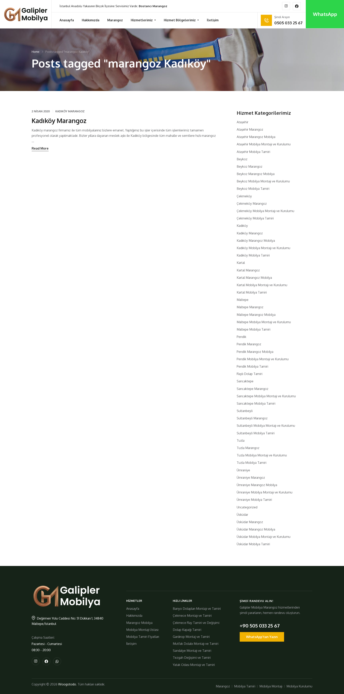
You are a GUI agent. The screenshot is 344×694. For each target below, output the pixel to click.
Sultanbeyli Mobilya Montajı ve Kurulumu (266, 426)
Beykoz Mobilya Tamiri (253, 189)
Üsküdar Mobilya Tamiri (253, 544)
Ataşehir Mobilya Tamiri (253, 152)
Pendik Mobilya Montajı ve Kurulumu (263, 359)
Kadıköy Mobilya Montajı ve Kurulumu (263, 248)
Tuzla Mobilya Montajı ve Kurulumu (262, 455)
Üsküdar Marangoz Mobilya (256, 529)
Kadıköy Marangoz (70, 111)
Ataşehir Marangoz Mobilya (256, 137)
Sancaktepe (245, 381)
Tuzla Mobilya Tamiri (251, 463)
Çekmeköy (244, 196)
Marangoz (115, 20)
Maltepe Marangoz (250, 307)
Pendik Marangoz (249, 344)
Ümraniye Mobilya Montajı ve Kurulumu (264, 492)
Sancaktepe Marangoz (252, 389)
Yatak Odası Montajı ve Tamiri (194, 665)
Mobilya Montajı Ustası (142, 630)
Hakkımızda (90, 20)
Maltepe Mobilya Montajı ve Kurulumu (264, 322)
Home (35, 51)
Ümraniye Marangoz (251, 478)
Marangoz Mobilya (139, 623)
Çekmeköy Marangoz (252, 204)
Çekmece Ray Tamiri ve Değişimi (196, 623)
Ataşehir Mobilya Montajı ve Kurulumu (264, 144)
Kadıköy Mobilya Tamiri (253, 255)
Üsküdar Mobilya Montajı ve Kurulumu (263, 537)
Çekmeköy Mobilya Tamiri (255, 218)
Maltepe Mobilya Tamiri (253, 329)
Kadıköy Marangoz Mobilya (256, 241)
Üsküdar (242, 515)
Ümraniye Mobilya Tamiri (254, 500)
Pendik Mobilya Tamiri (252, 366)
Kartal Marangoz (248, 270)
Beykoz (242, 159)
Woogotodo (67, 684)
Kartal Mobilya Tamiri (252, 292)
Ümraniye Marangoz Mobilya (257, 485)
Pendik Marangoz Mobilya (255, 352)
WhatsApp (325, 14)
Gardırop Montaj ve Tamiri (191, 637)
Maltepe (242, 300)
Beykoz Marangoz (249, 166)
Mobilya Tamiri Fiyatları (142, 637)
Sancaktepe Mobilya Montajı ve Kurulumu (266, 396)
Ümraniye (243, 470)
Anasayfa (67, 20)
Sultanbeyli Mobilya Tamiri (256, 433)
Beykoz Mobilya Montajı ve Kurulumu (263, 181)
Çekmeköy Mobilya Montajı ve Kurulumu (265, 211)
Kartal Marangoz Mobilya (254, 278)
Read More (40, 148)
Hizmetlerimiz (142, 20)
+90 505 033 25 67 (260, 626)
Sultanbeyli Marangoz (252, 418)
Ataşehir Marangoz (250, 129)
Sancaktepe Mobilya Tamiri (256, 403)
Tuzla (240, 440)
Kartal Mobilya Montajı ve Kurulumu (262, 285)
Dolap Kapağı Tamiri (187, 630)
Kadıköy (242, 226)
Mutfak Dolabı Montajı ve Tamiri (195, 644)
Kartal (241, 263)
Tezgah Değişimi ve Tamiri (192, 658)
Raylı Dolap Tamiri (249, 374)
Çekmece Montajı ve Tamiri (192, 616)
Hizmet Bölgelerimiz (180, 20)
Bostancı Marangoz (153, 6)
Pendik (241, 337)
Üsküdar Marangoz (250, 522)
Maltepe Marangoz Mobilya (256, 315)
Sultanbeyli (245, 411)
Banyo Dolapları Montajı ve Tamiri (197, 609)
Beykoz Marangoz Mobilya (256, 174)
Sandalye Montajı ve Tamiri (192, 651)
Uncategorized (247, 507)
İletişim (213, 20)
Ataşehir (242, 122)
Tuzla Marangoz (248, 448)
